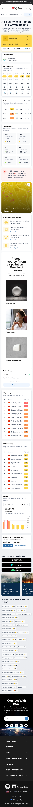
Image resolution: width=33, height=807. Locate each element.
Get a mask (13, 240)
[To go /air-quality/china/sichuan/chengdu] (17, 414)
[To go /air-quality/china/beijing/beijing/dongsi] (17, 466)
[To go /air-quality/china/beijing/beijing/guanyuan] (17, 481)
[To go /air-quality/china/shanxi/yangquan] (17, 435)
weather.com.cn (19, 381)
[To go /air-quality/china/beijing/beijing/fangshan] (17, 477)
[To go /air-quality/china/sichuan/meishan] (17, 428)
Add (29, 14)
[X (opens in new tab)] (11, 725)
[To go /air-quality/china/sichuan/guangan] (17, 406)
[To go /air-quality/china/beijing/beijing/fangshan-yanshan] (17, 455)
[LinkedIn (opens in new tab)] (26, 725)
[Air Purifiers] (16, 290)
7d (29, 101)
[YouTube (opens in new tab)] (16, 725)
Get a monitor (13, 232)
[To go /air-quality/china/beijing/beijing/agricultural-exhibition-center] (17, 463)
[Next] (30, 2)
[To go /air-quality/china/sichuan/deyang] (17, 410)
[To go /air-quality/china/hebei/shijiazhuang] (17, 432)
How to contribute (20, 545)
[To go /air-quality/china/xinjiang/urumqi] (17, 417)
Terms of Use (16, 796)
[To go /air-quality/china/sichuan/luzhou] (17, 403)
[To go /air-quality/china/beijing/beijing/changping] (17, 470)
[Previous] (3, 2)
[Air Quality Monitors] (16, 347)
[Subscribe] (26, 718)
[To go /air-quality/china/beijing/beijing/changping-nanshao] (17, 474)
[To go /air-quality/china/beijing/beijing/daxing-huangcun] (17, 484)
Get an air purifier (14, 248)
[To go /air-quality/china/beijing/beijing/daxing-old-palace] (17, 459)
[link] (22, 9)
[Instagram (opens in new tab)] (21, 725)
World (2, 14)
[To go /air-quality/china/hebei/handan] (17, 424)
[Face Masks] (16, 319)
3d (24, 101)
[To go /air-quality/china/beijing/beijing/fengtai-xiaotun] (17, 488)
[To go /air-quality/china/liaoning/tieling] (17, 421)
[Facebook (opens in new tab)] (7, 725)
